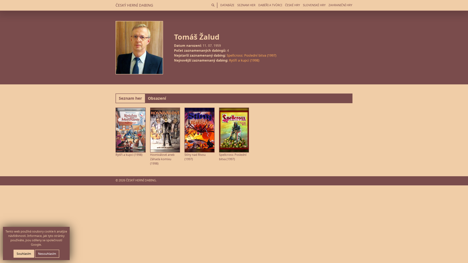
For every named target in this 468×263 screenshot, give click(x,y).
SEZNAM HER (246, 5)
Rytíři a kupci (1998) (244, 60)
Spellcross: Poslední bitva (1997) (251, 55)
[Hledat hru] (213, 5)
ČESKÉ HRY (292, 5)
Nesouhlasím (47, 254)
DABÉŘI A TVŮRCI (270, 5)
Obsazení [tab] (157, 98)
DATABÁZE (227, 5)
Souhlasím (24, 254)
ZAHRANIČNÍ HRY (340, 5)
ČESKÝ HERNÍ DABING (134, 5)
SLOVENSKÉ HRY (314, 5)
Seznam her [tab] (130, 98)
